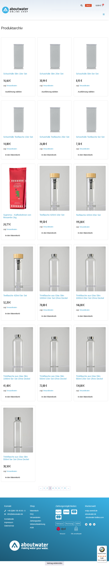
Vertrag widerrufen (54, 563)
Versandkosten (12, 86)
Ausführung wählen (13, 92)
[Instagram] (90, 524)
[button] (81, 5)
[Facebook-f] (86, 524)
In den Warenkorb (12, 155)
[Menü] (105, 547)
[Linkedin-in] (94, 524)
